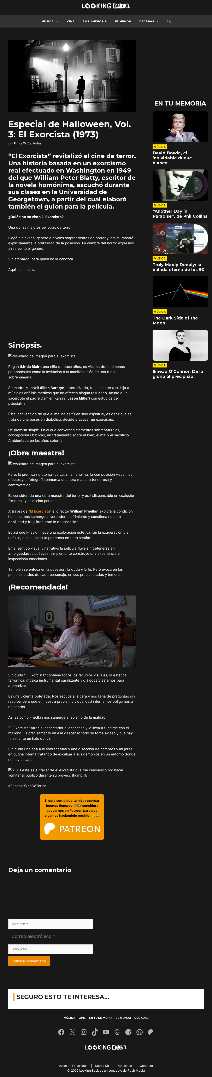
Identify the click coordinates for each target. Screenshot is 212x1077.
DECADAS (146, 21)
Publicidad (125, 1066)
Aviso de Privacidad (73, 1066)
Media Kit (102, 1066)
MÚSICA (48, 21)
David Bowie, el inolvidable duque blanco (172, 157)
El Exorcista (40, 511)
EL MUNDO (123, 21)
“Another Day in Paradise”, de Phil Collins (180, 214)
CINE (70, 21)
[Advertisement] (72, 307)
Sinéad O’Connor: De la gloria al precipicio (178, 374)
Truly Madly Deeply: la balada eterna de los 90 (179, 267)
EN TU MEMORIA (95, 21)
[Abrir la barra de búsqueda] (169, 21)
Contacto (146, 1066)
